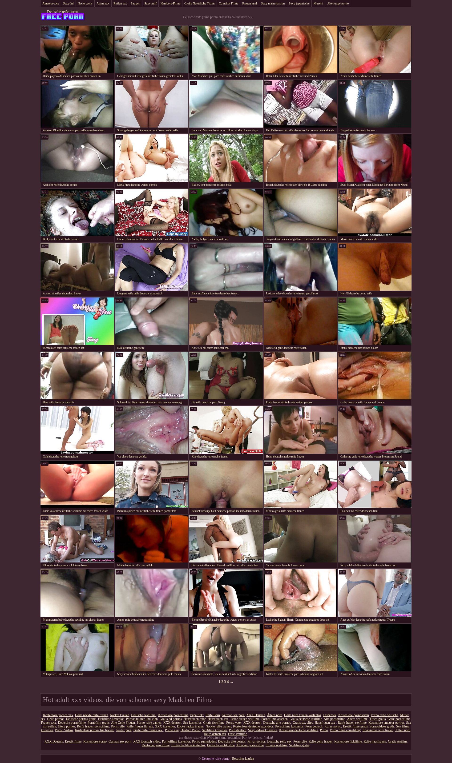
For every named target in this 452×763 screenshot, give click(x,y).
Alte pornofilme (334, 719)
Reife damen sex (215, 734)
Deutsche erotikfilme (221, 745)
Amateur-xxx (50, 3)
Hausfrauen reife (195, 719)
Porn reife (118, 726)
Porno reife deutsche (384, 715)
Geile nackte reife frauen (91, 715)
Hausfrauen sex (218, 719)
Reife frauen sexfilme (245, 719)
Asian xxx (103, 3)
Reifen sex (120, 3)
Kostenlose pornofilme (173, 715)
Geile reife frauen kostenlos (302, 715)
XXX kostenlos (165, 726)
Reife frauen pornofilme (93, 726)
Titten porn (402, 730)
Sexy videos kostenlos (262, 730)
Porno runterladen (204, 741)
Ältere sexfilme (357, 719)
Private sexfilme (276, 745)
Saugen (135, 3)
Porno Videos (64, 730)
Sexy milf (150, 3)
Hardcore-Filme (170, 3)
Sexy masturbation (273, 3)
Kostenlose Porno (95, 741)
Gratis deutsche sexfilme (306, 719)
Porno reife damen (149, 722)
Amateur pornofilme (250, 745)
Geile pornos (55, 719)
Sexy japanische (299, 3)
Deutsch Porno (190, 730)
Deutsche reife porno (62, 12)
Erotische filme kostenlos (188, 745)
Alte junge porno (338, 3)
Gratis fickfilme (213, 722)
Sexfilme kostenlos (214, 730)
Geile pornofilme (398, 719)
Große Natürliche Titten (199, 3)
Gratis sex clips (303, 722)
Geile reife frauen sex (148, 730)
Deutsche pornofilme (72, 722)
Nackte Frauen (119, 715)
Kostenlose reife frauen (378, 730)
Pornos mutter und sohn (142, 719)
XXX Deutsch (255, 715)
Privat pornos (256, 741)
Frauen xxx (48, 722)
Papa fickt (197, 715)
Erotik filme (73, 741)
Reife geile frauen (320, 741)
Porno (324, 730)
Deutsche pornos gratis (81, 719)
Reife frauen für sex (139, 726)
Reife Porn (213, 715)
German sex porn (233, 715)
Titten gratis (377, 719)
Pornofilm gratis (98, 722)
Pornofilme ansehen (274, 719)
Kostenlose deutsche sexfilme (298, 730)
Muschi (318, 3)
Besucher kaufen (243, 758)
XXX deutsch (172, 722)
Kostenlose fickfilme (348, 741)
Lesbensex (329, 715)
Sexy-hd (68, 3)
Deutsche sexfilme (143, 715)
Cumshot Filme (228, 3)
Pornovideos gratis (382, 726)
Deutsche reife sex (279, 741)
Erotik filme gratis (355, 726)
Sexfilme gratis (299, 745)
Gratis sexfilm (397, 741)
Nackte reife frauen (218, 726)
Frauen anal (249, 3)
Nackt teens (85, 3)
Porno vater (234, 722)
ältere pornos (66, 726)
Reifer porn (124, 730)
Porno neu (172, 730)
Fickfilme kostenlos (111, 719)
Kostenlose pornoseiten (353, 715)
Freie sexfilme (237, 734)
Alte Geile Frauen (123, 722)
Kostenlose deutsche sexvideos (253, 726)
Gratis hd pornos (171, 719)
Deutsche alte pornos (277, 722)
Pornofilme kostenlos (289, 726)
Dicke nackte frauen (190, 726)
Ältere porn (274, 715)
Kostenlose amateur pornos (386, 722)
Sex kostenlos (192, 722)
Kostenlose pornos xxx (58, 715)
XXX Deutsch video (146, 741)
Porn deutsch (314, 726)
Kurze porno (332, 726)
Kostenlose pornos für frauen (94, 730)
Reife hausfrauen (375, 741)
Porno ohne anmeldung (345, 730)
